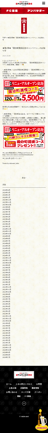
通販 (19, 396)
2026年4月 (6, 190)
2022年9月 (6, 294)
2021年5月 (6, 333)
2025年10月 (6, 205)
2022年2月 (6, 311)
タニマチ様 (25, 392)
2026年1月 (6, 197)
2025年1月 (6, 226)
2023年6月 (6, 272)
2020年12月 (6, 345)
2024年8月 (6, 238)
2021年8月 (6, 326)
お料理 (39, 384)
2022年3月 (6, 309)
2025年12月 (6, 200)
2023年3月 (6, 280)
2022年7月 (6, 299)
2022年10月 (6, 292)
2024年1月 (6, 255)
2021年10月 (6, 321)
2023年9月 (6, 265)
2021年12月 (6, 316)
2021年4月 (6, 335)
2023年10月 (6, 263)
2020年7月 (6, 357)
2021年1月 (6, 343)
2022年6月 (6, 301)
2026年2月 (6, 195)
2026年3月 (6, 192)
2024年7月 (6, 241)
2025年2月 (6, 224)
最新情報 (35, 388)
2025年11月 (6, 202)
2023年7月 (6, 270)
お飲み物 (12, 388)
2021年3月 (6, 338)
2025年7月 (6, 212)
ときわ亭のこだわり (24, 384)
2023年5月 (6, 275)
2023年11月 (6, 260)
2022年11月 (6, 289)
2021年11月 (6, 318)
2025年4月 (6, 219)
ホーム (9, 384)
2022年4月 (6, 306)
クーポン (38, 392)
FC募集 (28, 396)
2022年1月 (6, 314)
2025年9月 (6, 207)
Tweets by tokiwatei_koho (10, 163)
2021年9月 (6, 323)
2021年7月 (6, 328)
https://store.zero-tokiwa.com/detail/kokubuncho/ (17, 155)
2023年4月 (6, 277)
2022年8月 (6, 297)
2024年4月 (6, 248)
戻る (23, 178)
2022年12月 (6, 287)
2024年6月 (6, 243)
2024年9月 (6, 236)
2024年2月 (6, 253)
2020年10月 (6, 350)
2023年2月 (6, 282)
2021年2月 (6, 340)
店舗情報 (24, 388)
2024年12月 (6, 229)
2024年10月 (6, 234)
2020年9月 (6, 352)
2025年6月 (6, 214)
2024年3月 (6, 251)
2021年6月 (6, 331)
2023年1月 (6, 284)
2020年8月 (6, 355)
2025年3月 (6, 222)
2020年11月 (6, 347)
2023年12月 (6, 258)
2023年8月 (6, 268)
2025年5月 (6, 217)
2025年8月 (6, 209)
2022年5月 (6, 304)
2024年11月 (6, 231)
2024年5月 (6, 246)
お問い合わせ (11, 392)
